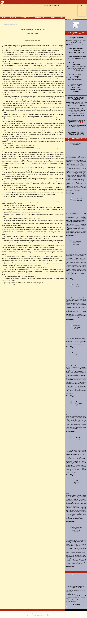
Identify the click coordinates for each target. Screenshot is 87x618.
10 (79, 44)
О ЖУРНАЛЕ (13, 17)
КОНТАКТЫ (60, 17)
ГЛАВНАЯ (4, 17)
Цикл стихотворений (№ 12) (76, 58)
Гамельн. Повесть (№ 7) (76, 79)
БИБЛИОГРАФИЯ (25, 17)
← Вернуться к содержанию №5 (10, 24)
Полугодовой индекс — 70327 (76, 122)
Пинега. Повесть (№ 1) (76, 52)
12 (84, 44)
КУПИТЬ (49, 609)
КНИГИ (53, 17)
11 (82, 44)
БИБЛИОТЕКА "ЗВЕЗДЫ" (40, 17)
